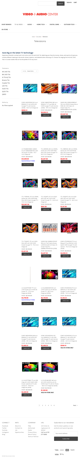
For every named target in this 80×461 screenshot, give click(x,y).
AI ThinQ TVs (6, 77)
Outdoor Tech (69, 24)
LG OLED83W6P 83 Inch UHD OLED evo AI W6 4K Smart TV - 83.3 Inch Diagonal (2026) (49, 290)
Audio (30, 24)
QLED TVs (5, 91)
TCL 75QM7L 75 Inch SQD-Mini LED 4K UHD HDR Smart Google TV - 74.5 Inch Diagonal (30, 244)
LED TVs (4, 86)
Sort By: (24, 71)
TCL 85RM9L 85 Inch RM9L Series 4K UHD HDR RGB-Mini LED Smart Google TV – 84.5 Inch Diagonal (49, 151)
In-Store (5, 29)
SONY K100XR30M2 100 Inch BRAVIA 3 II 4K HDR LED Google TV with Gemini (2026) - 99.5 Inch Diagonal (49, 338)
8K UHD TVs (6, 74)
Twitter (4, 428)
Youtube (4, 430)
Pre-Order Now (28, 164)
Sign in (69, 2)
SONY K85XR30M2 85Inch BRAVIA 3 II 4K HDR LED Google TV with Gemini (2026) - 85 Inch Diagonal (30, 338)
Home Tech (41, 24)
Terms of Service (33, 436)
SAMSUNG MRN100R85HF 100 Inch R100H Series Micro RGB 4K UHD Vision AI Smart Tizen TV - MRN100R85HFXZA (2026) (69, 106)
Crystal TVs (6, 83)
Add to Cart (27, 113)
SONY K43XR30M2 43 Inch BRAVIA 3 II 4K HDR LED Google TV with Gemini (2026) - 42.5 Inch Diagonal (69, 338)
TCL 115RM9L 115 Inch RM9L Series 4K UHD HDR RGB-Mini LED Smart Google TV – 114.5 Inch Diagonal (30, 199)
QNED (4, 94)
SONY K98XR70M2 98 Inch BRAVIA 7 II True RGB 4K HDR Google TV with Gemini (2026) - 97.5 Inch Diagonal (49, 105)
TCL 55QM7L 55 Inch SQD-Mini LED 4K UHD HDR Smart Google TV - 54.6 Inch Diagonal (49, 199)
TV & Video (18, 24)
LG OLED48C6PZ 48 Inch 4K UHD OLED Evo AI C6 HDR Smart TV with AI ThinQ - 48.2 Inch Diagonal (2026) (49, 383)
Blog (3, 434)
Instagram (5, 432)
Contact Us (18, 428)
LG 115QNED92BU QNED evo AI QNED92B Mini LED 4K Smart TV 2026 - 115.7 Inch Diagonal (30, 151)
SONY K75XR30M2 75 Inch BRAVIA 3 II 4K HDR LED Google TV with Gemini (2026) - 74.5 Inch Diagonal (69, 290)
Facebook (5, 426)
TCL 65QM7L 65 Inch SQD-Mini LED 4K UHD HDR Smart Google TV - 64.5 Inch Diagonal (69, 199)
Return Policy (32, 434)
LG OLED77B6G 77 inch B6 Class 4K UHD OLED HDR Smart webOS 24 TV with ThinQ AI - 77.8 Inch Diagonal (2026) (30, 384)
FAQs (29, 426)
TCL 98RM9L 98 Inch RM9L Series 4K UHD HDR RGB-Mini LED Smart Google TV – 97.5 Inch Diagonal (69, 151)
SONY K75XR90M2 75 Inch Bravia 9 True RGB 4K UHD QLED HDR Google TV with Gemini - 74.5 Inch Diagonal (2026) (69, 245)
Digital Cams (54, 24)
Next (74, 405)
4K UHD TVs (6, 72)
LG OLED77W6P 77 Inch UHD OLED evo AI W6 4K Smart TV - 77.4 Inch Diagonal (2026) (29, 290)
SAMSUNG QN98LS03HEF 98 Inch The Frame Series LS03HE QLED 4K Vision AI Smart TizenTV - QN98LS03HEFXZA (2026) (49, 245)
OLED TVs (5, 89)
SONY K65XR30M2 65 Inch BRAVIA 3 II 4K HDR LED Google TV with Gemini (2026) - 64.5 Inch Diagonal (30, 105)
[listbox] (32, 71)
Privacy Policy (32, 432)
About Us (18, 426)
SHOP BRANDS (6, 24)
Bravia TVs (5, 80)
